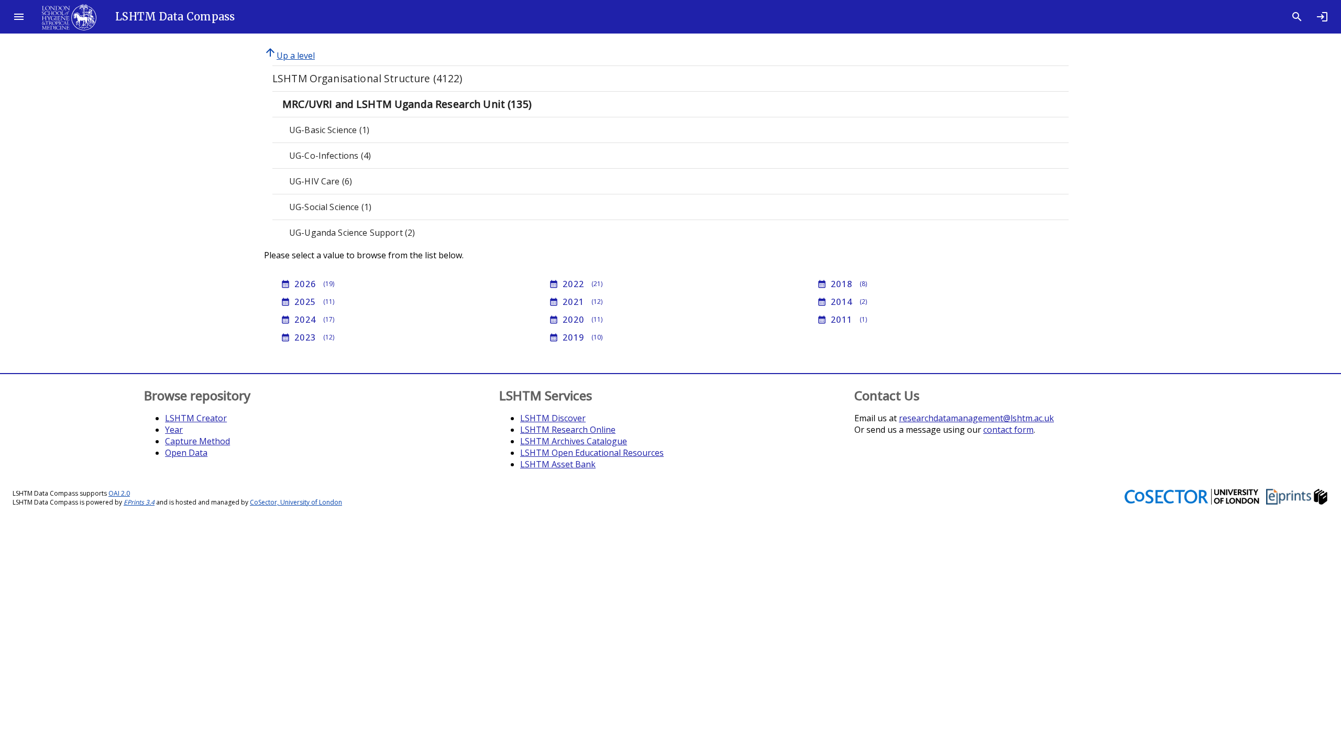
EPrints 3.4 (139, 502)
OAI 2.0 (119, 493)
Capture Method (197, 441)
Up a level (289, 55)
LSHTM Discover (553, 418)
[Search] (1297, 16)
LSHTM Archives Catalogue (573, 441)
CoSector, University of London (296, 502)
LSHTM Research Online (567, 429)
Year (174, 429)
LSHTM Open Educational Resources (592, 452)
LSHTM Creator (196, 418)
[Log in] (1322, 16)
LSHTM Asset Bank (558, 464)
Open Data (186, 452)
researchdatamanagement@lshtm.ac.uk (976, 418)
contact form (1008, 429)
